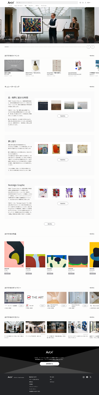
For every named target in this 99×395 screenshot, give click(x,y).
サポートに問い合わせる (34, 379)
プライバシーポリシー (33, 386)
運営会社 (31, 381)
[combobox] (46, 2)
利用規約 (31, 384)
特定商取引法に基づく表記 (34, 391)
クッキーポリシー (32, 389)
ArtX (51, 379)
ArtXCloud (52, 381)
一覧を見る (91, 55)
